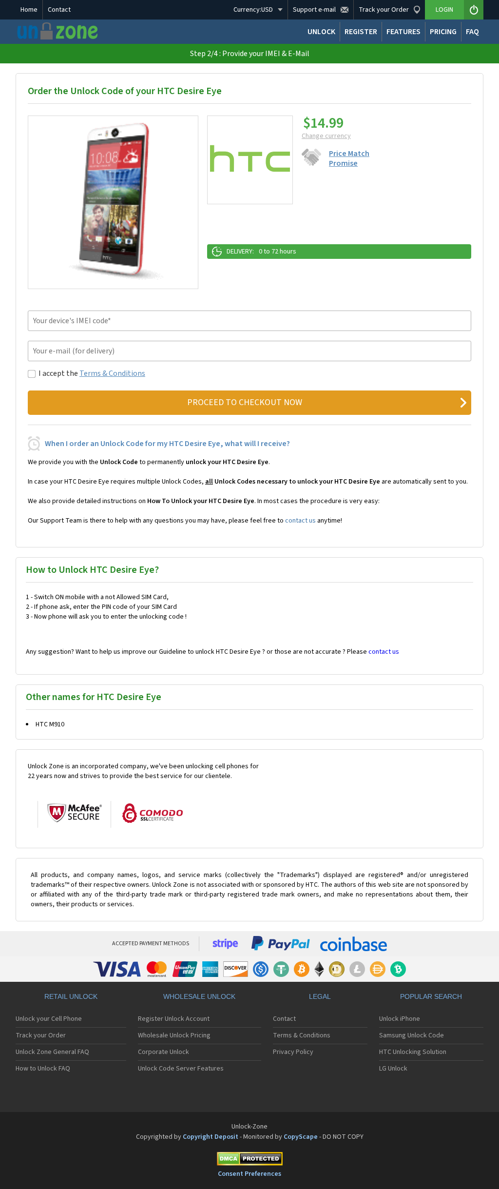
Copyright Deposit (210, 1137)
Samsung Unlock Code (411, 1035)
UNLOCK (321, 31)
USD (253, 10)
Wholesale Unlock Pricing (174, 1035)
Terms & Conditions (112, 373)
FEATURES (403, 31)
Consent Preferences (249, 1174)
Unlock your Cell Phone (49, 1019)
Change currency (326, 136)
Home (29, 10)
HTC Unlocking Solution (412, 1052)
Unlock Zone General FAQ (52, 1052)
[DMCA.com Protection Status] (249, 1160)
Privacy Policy (293, 1052)
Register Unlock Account (174, 1019)
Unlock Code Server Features (181, 1068)
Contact (59, 10)
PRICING (443, 31)
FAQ (472, 31)
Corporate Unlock (163, 1052)
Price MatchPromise (349, 158)
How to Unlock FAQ (43, 1068)
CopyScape (301, 1137)
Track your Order (41, 1035)
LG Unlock (393, 1068)
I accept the (91, 373)
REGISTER (361, 31)
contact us (300, 521)
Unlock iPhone (399, 1019)
